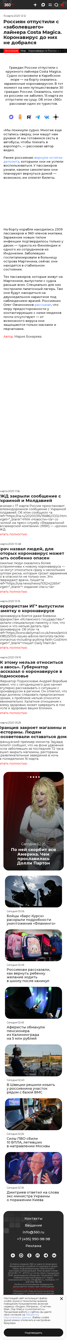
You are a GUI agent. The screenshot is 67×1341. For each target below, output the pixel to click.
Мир (23, 50)
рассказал (43, 305)
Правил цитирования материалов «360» (33, 1289)
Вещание (33, 1225)
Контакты (33, 1218)
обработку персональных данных (21, 1316)
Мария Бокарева (28, 336)
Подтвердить (33, 1332)
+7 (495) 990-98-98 (33, 1239)
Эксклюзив (11, 50)
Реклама (33, 1246)
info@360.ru (33, 1232)
